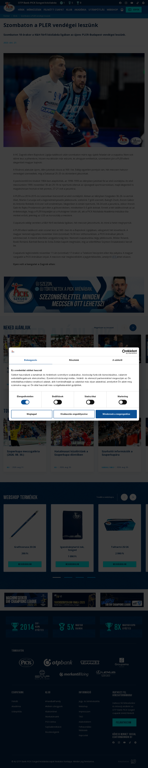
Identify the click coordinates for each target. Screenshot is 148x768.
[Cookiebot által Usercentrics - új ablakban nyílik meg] (124, 352)
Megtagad (32, 414)
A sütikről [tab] (117, 360)
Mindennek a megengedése (116, 414)
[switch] (58, 402)
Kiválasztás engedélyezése (74, 414)
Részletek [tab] (74, 360)
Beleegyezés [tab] (30, 360)
